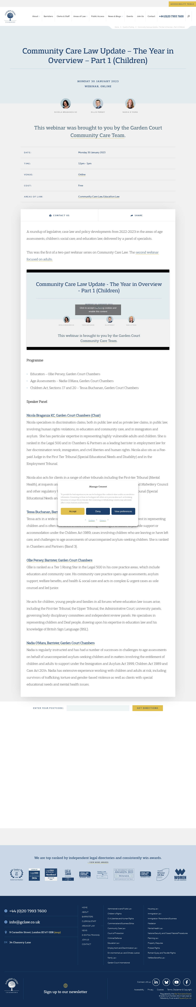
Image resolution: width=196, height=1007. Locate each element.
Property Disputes (155, 943)
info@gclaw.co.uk (24, 922)
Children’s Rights (115, 913)
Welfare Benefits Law (156, 958)
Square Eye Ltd (185, 998)
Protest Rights (154, 948)
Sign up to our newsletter (65, 991)
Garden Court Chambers (10, 16)
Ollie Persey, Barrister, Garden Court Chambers (59, 560)
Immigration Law (154, 913)
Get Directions (147, 708)
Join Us (140, 16)
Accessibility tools (182, 4)
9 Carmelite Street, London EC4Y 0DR (35, 932)
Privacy (103, 520)
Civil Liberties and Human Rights (121, 918)
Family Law (112, 958)
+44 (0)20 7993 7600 (171, 16)
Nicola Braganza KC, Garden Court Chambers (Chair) (64, 415)
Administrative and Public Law (120, 909)
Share (138, 215)
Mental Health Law (155, 928)
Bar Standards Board (183, 994)
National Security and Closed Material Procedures (168, 933)
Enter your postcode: (48, 708)
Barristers (48, 16)
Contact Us (61, 215)
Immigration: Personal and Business (162, 918)
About (35, 16)
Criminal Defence (115, 938)
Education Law (111, 196)
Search (189, 16)
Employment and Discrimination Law (122, 948)
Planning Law (153, 938)
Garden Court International (119, 962)
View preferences (123, 511)
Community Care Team (97, 135)
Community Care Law (90, 196)
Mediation (152, 923)
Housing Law (153, 909)
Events (130, 16)
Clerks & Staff (63, 16)
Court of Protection (116, 933)
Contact (151, 16)
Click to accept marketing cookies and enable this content (98, 310)
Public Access (97, 16)
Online (82, 174)
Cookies (92, 520)
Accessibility (139, 989)
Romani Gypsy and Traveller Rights (162, 953)
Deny (98, 511)
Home (84, 907)
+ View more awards (98, 862)
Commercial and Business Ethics (121, 923)
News (84, 930)
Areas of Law (79, 16)
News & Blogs (114, 16)
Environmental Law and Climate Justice (124, 953)
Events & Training (91, 935)
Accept (72, 511)
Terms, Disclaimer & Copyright (179, 989)
